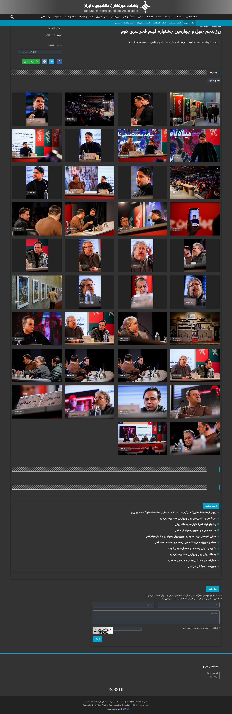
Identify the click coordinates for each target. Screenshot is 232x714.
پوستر (117, 23)
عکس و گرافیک (86, 17)
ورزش (140, 17)
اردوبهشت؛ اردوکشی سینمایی (202, 566)
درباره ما (214, 677)
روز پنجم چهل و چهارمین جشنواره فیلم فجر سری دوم (171, 31)
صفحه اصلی (191, 17)
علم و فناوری (102, 17)
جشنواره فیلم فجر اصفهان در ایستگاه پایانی (195, 524)
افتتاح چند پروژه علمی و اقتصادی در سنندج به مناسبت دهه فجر (185, 542)
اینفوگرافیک (128, 23)
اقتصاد (150, 17)
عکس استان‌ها (143, 23)
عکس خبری (189, 23)
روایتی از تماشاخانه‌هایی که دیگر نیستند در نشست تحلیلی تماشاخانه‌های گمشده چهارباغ (173, 513)
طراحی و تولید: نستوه (114, 709)
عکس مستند (175, 23)
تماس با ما (212, 673)
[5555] (195, 109)
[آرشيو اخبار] (121, 690)
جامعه (159, 17)
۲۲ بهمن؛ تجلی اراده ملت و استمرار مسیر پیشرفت (192, 548)
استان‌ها (57, 17)
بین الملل (115, 17)
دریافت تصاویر (29, 61)
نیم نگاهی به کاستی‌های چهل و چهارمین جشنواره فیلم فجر (188, 518)
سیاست (168, 17)
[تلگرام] (116, 690)
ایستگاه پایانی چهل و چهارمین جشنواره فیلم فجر (193, 554)
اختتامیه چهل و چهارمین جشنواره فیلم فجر (195, 530)
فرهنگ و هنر (129, 17)
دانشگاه (179, 17)
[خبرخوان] (111, 690)
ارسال (97, 639)
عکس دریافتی (160, 23)
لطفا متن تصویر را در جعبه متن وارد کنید (201, 628)
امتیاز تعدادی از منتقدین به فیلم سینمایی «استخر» (192, 560)
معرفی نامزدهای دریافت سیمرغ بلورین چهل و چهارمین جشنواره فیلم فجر (181, 537)
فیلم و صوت (70, 17)
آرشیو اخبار (45, 17)
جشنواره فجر (214, 80)
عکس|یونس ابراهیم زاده (210, 26)
